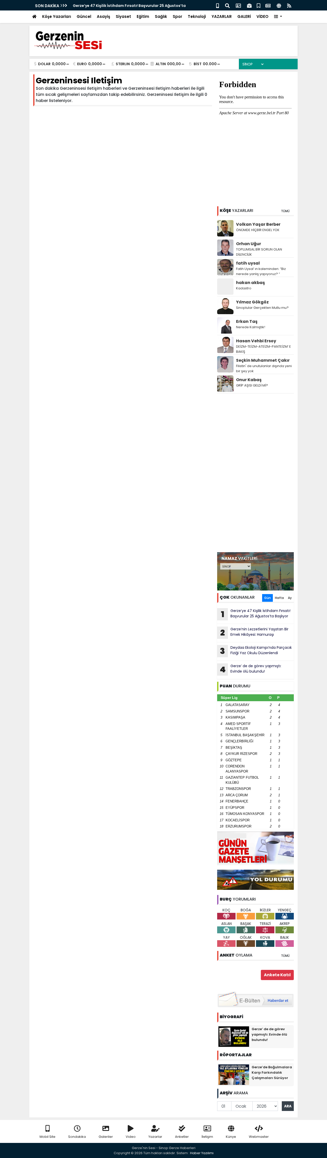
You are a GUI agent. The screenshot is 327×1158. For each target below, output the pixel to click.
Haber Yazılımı (202, 1153)
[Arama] (227, 5)
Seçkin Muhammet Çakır (263, 360)
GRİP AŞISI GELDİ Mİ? (252, 385)
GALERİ (244, 16)
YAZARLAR (222, 16)
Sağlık (161, 16)
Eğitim (143, 16)
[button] (278, 16)
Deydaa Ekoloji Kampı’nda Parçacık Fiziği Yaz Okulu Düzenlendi (256, 651)
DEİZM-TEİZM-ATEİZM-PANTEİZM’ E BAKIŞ (263, 349)
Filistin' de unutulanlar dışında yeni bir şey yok (264, 368)
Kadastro (243, 288)
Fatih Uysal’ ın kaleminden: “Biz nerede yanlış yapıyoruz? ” (261, 271)
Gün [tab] (267, 598)
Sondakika (77, 1136)
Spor (177, 16)
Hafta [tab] (279, 598)
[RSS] (289, 5)
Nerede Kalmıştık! (250, 327)
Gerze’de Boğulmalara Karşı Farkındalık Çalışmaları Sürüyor (272, 1072)
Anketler (182, 1136)
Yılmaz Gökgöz (252, 302)
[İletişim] (238, 5)
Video (131, 1136)
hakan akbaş (250, 283)
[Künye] (279, 5)
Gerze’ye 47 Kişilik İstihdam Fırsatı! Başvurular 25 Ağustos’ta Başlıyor (256, 614)
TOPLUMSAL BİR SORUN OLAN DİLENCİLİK (259, 252)
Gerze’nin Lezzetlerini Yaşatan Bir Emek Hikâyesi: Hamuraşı (254, 632)
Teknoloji (197, 16)
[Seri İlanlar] (258, 5)
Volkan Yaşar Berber (258, 224)
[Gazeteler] (268, 5)
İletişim (207, 1136)
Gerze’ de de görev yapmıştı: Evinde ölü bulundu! (250, 669)
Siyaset (123, 16)
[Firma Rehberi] (249, 5)
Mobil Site (47, 1136)
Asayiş (103, 16)
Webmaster (259, 1136)
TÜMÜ (285, 211)
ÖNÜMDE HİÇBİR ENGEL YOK (257, 230)
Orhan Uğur (248, 244)
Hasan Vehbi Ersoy (256, 341)
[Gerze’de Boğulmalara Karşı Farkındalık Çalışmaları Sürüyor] (233, 1074)
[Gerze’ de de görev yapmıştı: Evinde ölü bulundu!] (233, 1036)
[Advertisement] (255, 473)
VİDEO (262, 16)
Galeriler (106, 1136)
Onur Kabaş (249, 380)
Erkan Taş (247, 321)
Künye (231, 1136)
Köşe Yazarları (56, 16)
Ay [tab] (290, 598)
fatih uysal (248, 263)
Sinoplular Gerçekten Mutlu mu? (262, 307)
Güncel (84, 16)
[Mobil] (217, 5)
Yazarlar (155, 1136)
